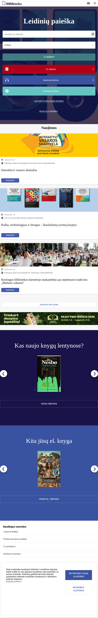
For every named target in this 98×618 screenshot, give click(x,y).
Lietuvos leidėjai (11, 531)
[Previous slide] (3, 373)
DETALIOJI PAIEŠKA (48, 111)
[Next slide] (94, 373)
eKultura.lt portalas (12, 554)
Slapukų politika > (14, 581)
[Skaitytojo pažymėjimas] (88, 3)
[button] (95, 3)
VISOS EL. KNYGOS (49, 499)
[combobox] (47, 34)
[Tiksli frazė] (92, 34)
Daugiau (10, 180)
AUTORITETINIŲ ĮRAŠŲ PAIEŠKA (49, 101)
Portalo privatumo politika (15, 539)
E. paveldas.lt (9, 546)
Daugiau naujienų (49, 305)
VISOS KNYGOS (49, 404)
